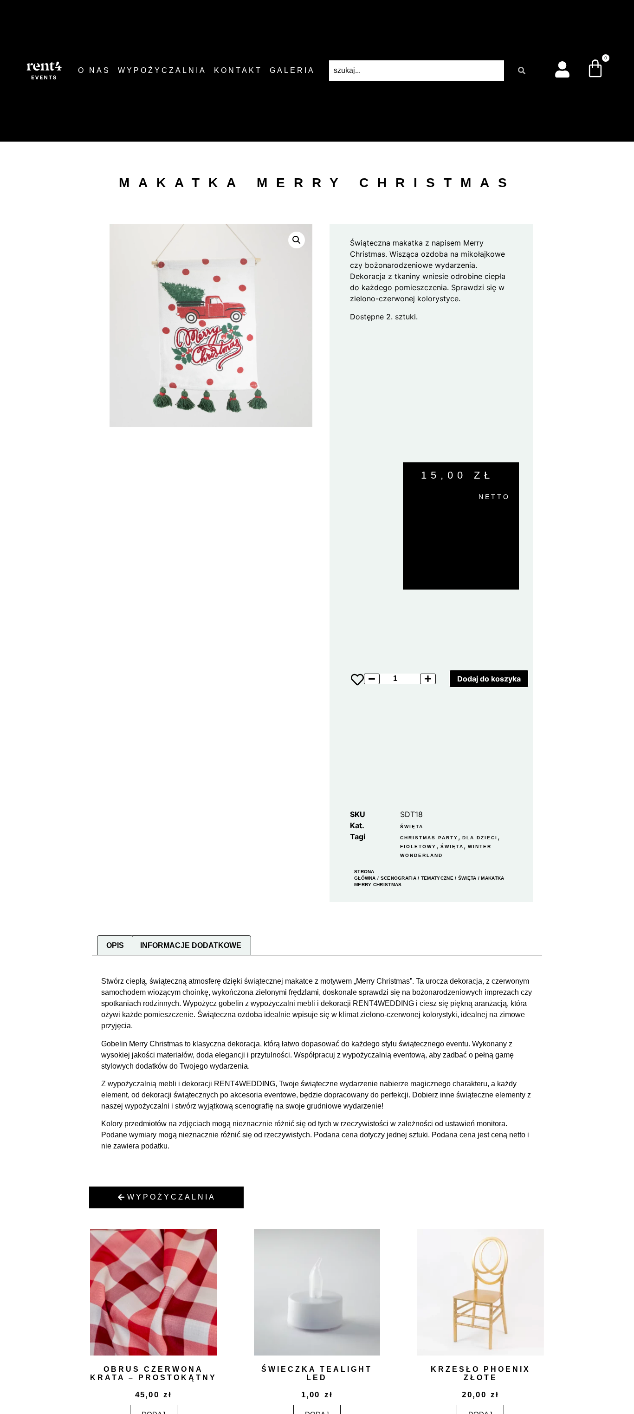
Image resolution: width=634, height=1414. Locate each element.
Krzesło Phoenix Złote (480, 1373)
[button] (296, 240)
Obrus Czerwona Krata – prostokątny (153, 1373)
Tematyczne (437, 878)
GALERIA (292, 70)
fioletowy (418, 846)
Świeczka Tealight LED (316, 1373)
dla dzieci (480, 837)
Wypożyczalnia (162, 70)
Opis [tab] (115, 945)
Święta (411, 826)
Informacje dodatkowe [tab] (190, 945)
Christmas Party (429, 837)
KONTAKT (238, 70)
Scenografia (398, 878)
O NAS (94, 70)
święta (452, 846)
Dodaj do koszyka (489, 678)
